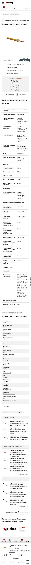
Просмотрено (21, 563)
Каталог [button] (4, 541)
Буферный (5, 381)
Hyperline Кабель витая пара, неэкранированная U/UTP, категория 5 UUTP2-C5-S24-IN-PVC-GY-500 (19, 423)
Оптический (8, 20)
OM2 (4, 398)
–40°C (4, 364)
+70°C (4, 368)
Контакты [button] (4, 9)
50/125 (5, 402)
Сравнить (4, 563)
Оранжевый (6, 406)
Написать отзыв (23, 514)
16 (3, 352)
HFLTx (4, 347)
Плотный (5, 385)
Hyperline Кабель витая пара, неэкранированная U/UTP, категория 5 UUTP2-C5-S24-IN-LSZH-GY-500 (19, 437)
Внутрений (5, 360)
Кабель (5, 377)
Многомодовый (7, 373)
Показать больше (23, 442)
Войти (15, 9)
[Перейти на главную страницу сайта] (13, 3)
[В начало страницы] (27, 562)
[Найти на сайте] (27, 14)
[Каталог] (3, 2)
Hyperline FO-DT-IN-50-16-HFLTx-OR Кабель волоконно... (19, 551)
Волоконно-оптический (9, 394)
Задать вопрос (30, 282)
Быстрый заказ (10, 94)
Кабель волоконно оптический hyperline (13, 412)
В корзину (23, 94)
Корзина (27, 9)
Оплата (9, 541)
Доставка (15, 541)
